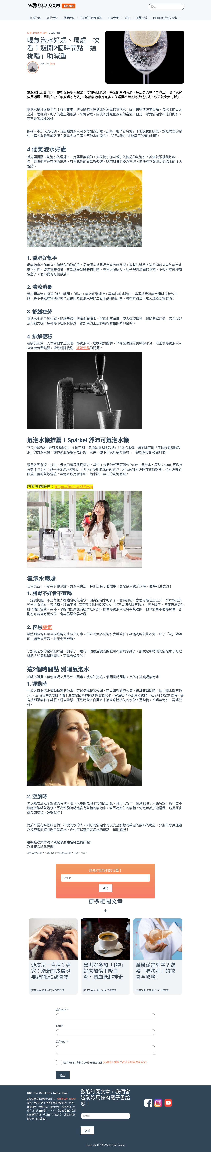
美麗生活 (141, 17)
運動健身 (52, 17)
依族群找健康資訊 (91, 17)
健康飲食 (69, 17)
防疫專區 (35, 17)
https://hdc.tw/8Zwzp (74, 486)
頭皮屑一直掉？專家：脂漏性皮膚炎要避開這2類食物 (51, 971)
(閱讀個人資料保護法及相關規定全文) (125, 1062)
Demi (52, 63)
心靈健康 (113, 17)
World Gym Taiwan (66, 1098)
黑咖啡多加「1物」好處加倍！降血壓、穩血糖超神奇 (104, 971)
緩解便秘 (83, 348)
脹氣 (47, 627)
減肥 (127, 17)
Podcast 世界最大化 (165, 17)
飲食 (29, 32)
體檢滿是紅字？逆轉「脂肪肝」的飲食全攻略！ (155, 971)
